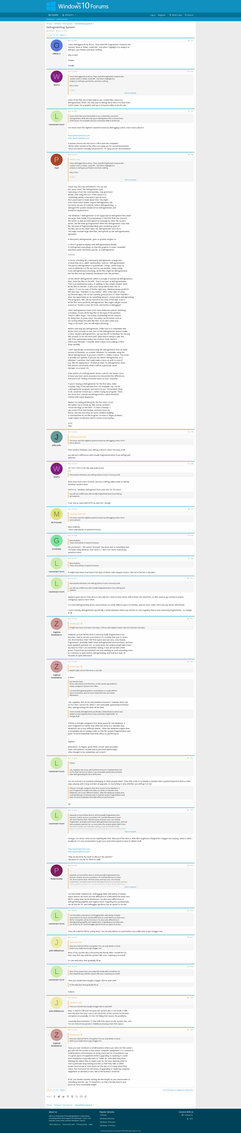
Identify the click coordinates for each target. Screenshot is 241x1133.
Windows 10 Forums (107, 1122)
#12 (191, 661)
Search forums (62, 19)
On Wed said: (75, 624)
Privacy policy (82, 1124)
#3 (192, 111)
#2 (192, 71)
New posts (50, 19)
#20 (191, 1030)
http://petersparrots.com (79, 135)
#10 (191, 578)
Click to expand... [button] (130, 93)
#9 (192, 558)
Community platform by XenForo (120, 1131)
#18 (191, 966)
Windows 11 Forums (107, 1125)
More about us (55, 1124)
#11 (191, 619)
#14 (191, 810)
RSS (191, 1118)
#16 (191, 910)
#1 (192, 40)
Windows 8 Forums (107, 1118)
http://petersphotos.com (78, 138)
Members (69, 15)
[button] (75, 15)
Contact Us (188, 1115)
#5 (192, 432)
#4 (192, 155)
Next (62, 35)
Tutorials (103, 1115)
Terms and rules (69, 1124)
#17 (191, 937)
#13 (191, 758)
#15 (191, 865)
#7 (192, 509)
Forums (54, 15)
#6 (192, 464)
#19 (191, 998)
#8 (192, 535)
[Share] (188, 40)
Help (90, 1124)
